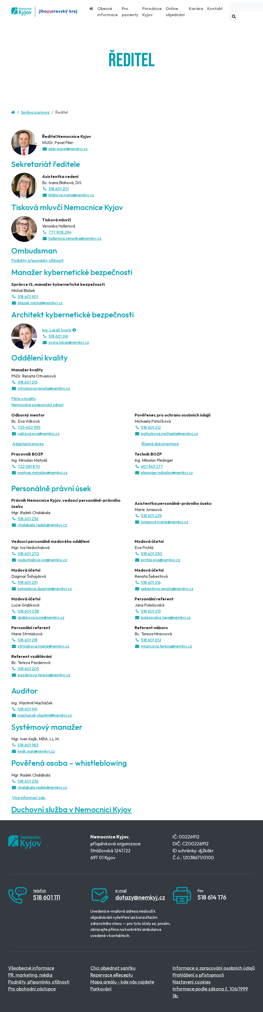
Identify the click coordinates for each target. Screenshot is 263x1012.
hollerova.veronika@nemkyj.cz (75, 238)
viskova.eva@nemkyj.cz (39, 433)
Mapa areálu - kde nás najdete (122, 982)
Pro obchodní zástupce (32, 989)
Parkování (100, 989)
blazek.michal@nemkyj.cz (40, 302)
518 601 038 (28, 611)
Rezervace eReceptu (111, 975)
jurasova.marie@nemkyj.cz (164, 521)
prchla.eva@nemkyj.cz (160, 559)
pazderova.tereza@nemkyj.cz (44, 674)
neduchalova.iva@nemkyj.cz (42, 559)
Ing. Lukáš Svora (57, 330)
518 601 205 (28, 668)
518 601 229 (151, 515)
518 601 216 (151, 582)
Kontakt (215, 8)
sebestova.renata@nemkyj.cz (167, 588)
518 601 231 (27, 582)
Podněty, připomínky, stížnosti (37, 260)
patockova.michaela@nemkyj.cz (169, 433)
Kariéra (196, 8)
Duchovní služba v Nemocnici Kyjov (71, 809)
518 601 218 (27, 639)
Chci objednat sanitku (113, 968)
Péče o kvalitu (23, 398)
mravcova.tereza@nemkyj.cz (166, 646)
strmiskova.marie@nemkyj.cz (43, 646)
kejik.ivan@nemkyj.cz (36, 751)
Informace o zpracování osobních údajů (214, 968)
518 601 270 (28, 553)
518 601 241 (58, 336)
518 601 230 (151, 553)
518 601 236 (28, 518)
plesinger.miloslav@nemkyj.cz (167, 472)
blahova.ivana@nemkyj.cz (71, 194)
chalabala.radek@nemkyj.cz (42, 524)
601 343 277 (152, 466)
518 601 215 (27, 382)
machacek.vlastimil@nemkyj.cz (45, 715)
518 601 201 (59, 188)
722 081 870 (29, 466)
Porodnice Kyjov (152, 11)
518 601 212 (151, 427)
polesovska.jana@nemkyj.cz (166, 617)
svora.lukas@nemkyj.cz (69, 342)
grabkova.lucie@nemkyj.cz (41, 617)
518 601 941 (27, 709)
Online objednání (175, 11)
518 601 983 (28, 745)
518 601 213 (151, 611)
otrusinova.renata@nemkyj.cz (44, 388)
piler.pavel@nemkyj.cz (68, 148)
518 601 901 (28, 296)
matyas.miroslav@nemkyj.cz (43, 472)
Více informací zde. (29, 797)
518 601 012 (151, 639)
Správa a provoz (35, 112)
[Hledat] (234, 16)
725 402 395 (29, 427)
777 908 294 (60, 232)
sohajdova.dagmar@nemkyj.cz (45, 588)
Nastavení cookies (192, 982)
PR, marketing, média (30, 975)
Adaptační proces (28, 443)
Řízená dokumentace (160, 443)
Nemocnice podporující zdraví (37, 404)
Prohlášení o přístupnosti (198, 975)
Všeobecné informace (31, 968)
